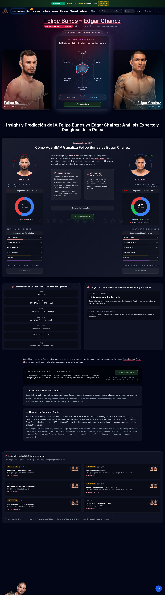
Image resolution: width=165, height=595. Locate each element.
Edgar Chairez (102, 21)
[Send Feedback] (158, 588)
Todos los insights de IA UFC (14, 519)
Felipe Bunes (61, 21)
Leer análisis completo (81, 208)
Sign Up (148, 11)
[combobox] (112, 11)
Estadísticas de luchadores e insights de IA (98, 519)
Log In (139, 11)
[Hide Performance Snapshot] (107, 33)
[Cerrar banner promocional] (112, 3)
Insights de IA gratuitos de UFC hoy (41, 519)
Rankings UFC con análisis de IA (68, 519)
